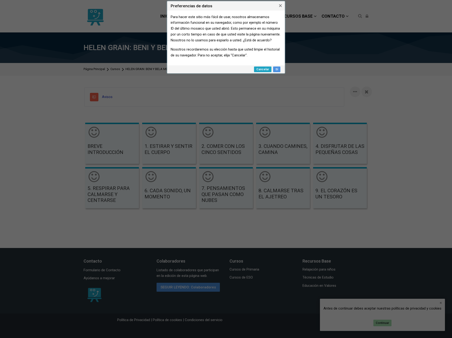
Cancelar (262, 69)
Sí (276, 69)
